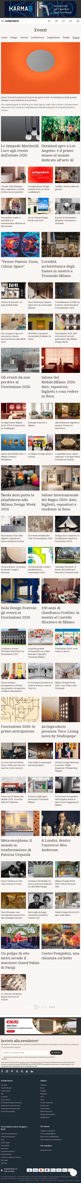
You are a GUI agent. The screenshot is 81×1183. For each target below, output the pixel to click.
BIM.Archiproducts (46, 1111)
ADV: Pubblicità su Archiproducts (50, 1139)
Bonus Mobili (5, 1145)
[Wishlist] (63, 21)
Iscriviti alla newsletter (8, 1111)
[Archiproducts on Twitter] (17, 1071)
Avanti (51, 1007)
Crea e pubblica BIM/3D (47, 1134)
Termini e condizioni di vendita (10, 1157)
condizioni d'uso (24, 1062)
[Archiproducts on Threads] (22, 1071)
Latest (4, 37)
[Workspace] (56, 21)
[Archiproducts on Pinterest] (12, 1071)
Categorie (43, 1085)
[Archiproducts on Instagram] (7, 1071)
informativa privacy (36, 1062)
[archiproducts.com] (12, 21)
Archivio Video (45, 1108)
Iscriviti (57, 1052)
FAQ (2, 1094)
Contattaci (4, 1097)
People (66, 37)
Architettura (37, 37)
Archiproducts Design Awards (10, 1108)
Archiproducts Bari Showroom (10, 1105)
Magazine (43, 1094)
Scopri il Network (6, 1088)
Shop (2, 1139)
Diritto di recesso (6, 1154)
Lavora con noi (5, 1100)
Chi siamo (4, 1085)
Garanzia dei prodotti (7, 1151)
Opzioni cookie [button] (29, 1180)
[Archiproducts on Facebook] (3, 1071)
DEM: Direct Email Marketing (49, 1136)
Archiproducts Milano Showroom (11, 1102)
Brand (42, 1088)
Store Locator (5, 1142)
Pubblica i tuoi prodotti (47, 1131)
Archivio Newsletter (46, 1102)
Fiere (42, 1097)
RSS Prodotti (69, 1180)
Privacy (22, 1180)
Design (13, 37)
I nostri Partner (5, 1091)
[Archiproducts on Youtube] (27, 1071)
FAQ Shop (4, 1163)
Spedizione (4, 1148)
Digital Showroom (46, 1150)
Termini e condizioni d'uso (48, 1180)
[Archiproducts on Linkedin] (32, 1071)
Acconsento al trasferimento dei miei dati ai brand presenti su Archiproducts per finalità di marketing (28, 1058)
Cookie (37, 1180)
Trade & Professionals (8, 1136)
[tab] (7, 1081)
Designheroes (44, 1117)
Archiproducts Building (47, 1114)
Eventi (76, 37)
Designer (43, 1091)
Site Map (77, 1180)
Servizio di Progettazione (9, 1134)
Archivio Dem (44, 1105)
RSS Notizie (60, 1180)
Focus (42, 1100)
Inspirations (53, 37)
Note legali (4, 1160)
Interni (24, 37)
